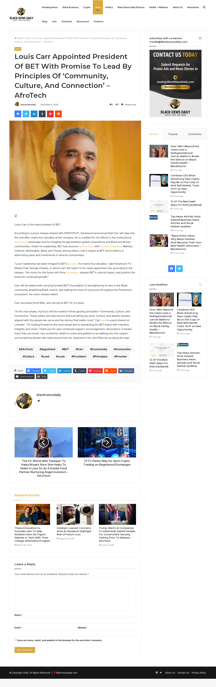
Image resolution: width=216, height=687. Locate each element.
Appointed (48, 349)
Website (82, 627)
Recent (154, 134)
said (103, 320)
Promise (121, 356)
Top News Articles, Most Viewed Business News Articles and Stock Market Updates (186, 221)
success (73, 263)
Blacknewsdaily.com (66, 672)
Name (19, 615)
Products (98, 21)
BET (66, 349)
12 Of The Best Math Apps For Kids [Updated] (186, 203)
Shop (44, 21)
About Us (178, 7)
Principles (100, 356)
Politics (109, 7)
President (79, 356)
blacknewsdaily (28, 104)
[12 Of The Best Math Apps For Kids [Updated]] (159, 206)
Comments (194, 134)
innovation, (72, 272)
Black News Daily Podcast (131, 7)
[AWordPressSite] (21, 14)
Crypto (86, 7)
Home (20, 38)
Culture (29, 356)
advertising (21, 242)
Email (18, 627)
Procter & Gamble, (111, 246)
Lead (46, 356)
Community (99, 349)
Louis (61, 356)
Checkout (66, 21)
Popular (173, 134)
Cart (54, 21)
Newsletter (193, 7)
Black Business (70, 7)
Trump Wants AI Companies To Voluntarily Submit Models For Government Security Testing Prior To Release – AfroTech (117, 534)
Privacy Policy (199, 672)
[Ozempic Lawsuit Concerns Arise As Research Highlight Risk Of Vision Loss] (75, 514)
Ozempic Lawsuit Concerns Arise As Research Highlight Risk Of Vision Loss (74, 531)
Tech (98, 7)
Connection (123, 349)
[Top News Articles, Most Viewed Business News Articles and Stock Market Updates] (159, 217)
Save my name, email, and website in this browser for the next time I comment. (59, 640)
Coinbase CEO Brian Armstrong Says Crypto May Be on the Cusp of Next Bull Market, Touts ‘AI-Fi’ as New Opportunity (185, 184)
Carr (80, 349)
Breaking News (50, 7)
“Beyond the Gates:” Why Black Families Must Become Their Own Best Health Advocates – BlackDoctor (186, 242)
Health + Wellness (158, 7)
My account (83, 21)
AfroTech (27, 349)
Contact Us (183, 672)
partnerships (86, 246)
